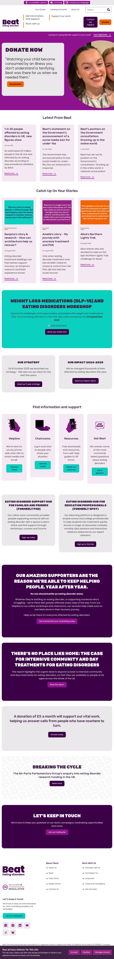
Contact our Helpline (90, 22)
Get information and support (34, 17)
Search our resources (71, 468)
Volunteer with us (92, 867)
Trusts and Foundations (95, 883)
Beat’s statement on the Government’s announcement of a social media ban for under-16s (56, 136)
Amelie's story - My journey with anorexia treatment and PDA (55, 240)
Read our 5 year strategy (28, 384)
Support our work (61, 16)
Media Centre (55, 883)
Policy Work (54, 878)
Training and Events (58, 9)
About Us (75, 9)
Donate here (15, 84)
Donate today (57, 734)
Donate (105, 22)
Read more (9, 173)
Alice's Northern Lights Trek (91, 236)
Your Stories (40, 9)
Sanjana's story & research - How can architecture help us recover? (18, 240)
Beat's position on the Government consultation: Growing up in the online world (92, 136)
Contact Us (54, 889)
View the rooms (43, 465)
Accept (74, 952)
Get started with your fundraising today (57, 621)
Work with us (33, 23)
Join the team (91, 889)
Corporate (89, 878)
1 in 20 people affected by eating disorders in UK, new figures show (18, 134)
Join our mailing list (57, 832)
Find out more (14, 468)
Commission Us (91, 873)
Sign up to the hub (85, 544)
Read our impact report (85, 380)
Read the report (57, 684)
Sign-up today (28, 537)
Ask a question (100, 471)
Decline (86, 952)
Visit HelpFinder (101, 34)
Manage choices (102, 952)
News (51, 873)
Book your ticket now (57, 332)
